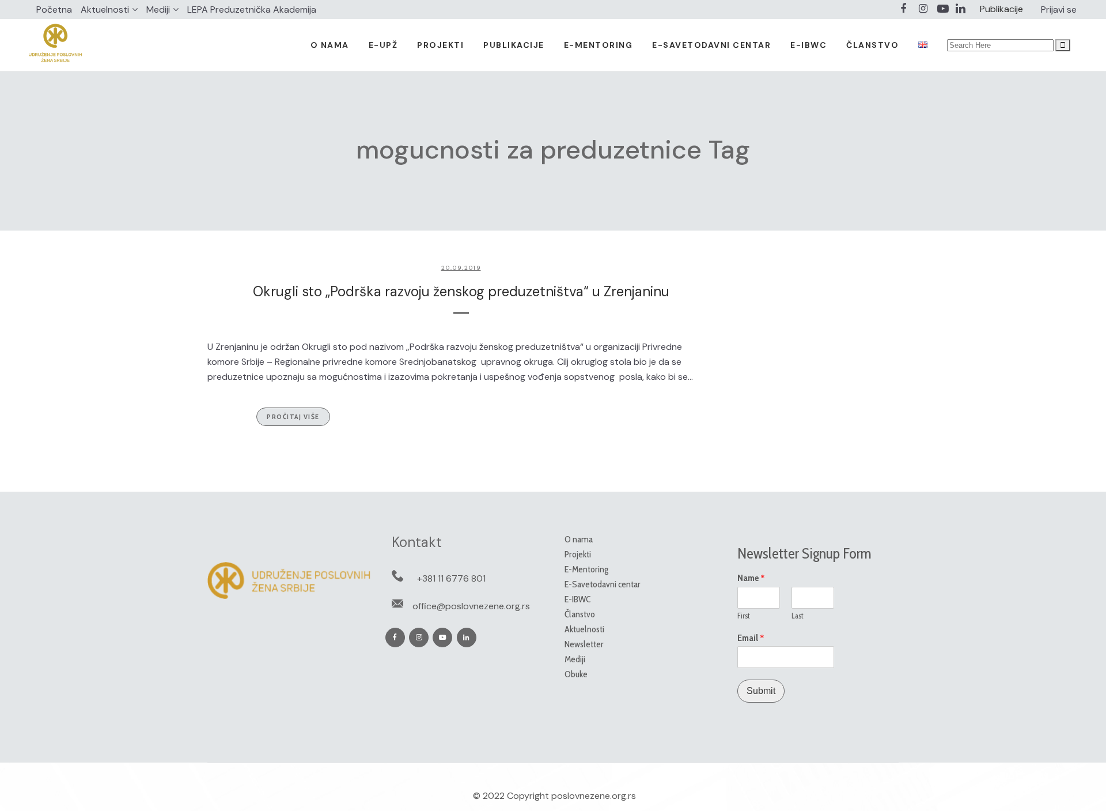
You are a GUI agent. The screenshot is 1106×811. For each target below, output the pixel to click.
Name (751, 578)
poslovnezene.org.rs (593, 796)
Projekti (578, 554)
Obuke (576, 674)
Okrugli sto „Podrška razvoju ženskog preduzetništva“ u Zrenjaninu (461, 291)
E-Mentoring (586, 569)
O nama (579, 539)
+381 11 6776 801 (451, 578)
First (743, 615)
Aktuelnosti (105, 9)
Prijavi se (1059, 9)
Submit (761, 691)
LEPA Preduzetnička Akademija (251, 9)
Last (797, 615)
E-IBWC (577, 599)
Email (750, 638)
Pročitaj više (293, 416)
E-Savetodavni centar (603, 584)
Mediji (158, 9)
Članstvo (580, 614)
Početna (54, 9)
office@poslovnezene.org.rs (471, 606)
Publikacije (1001, 9)
